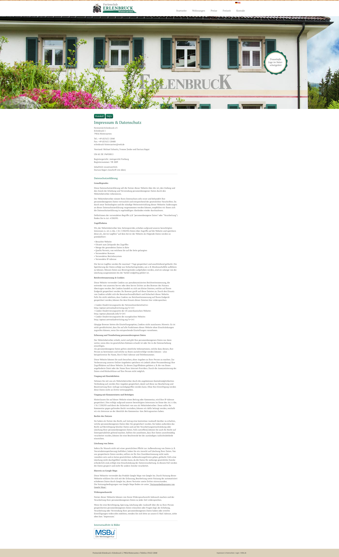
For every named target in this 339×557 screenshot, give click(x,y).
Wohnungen (198, 10)
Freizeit (227, 10)
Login (237, 553)
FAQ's (109, 116)
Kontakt (240, 10)
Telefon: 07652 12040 (148, 553)
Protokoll (99, 116)
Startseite (181, 10)
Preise (214, 10)
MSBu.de (243, 553)
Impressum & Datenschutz (225, 553)
